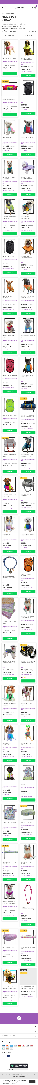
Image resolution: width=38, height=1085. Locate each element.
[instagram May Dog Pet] (19, 1018)
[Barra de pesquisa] (32, 7)
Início (3, 13)
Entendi (32, 1081)
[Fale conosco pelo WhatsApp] (6, 7)
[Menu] (3, 7)
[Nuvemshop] (19, 1077)
